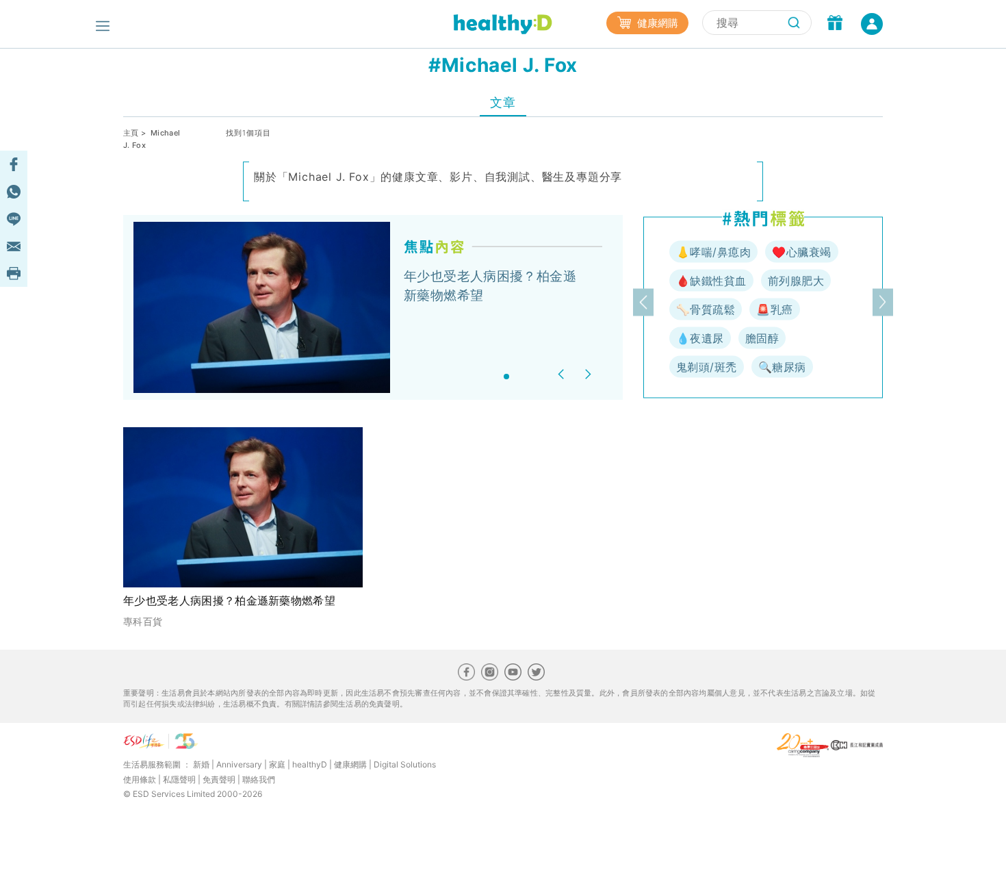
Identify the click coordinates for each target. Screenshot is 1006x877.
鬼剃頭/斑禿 (706, 367)
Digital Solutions (405, 764)
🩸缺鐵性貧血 (711, 281)
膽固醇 (762, 338)
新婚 (201, 764)
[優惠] (835, 24)
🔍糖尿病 (782, 367)
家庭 (277, 764)
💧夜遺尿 (700, 338)
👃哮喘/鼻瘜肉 (713, 252)
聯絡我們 (258, 779)
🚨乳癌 (774, 309)
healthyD (309, 764)
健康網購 (656, 22)
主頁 (131, 133)
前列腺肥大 (796, 281)
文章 (502, 102)
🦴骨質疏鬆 (705, 309)
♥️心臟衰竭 (801, 252)
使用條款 (139, 779)
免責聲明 (219, 779)
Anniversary (239, 764)
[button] (563, 374)
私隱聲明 (179, 779)
